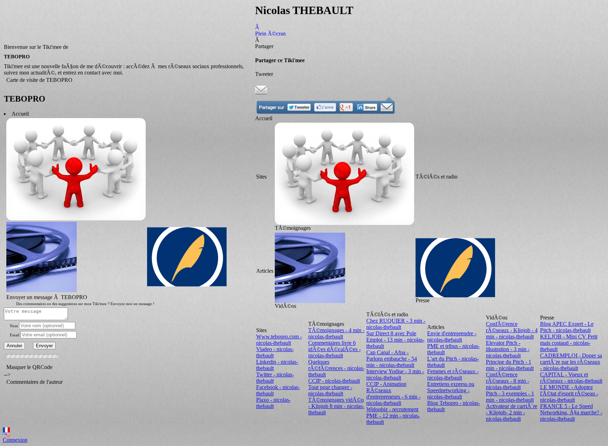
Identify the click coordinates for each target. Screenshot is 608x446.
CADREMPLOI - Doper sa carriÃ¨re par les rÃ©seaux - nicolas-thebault (571, 362)
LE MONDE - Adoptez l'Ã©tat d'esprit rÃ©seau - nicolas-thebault (569, 393)
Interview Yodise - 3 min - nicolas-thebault (395, 374)
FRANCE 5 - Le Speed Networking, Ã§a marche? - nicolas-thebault (571, 412)
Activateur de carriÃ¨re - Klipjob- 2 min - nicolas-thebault (511, 412)
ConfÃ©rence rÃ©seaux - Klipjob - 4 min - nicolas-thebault (512, 330)
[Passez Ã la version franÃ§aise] (6, 430)
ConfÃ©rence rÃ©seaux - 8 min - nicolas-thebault (507, 380)
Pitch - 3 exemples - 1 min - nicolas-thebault (510, 396)
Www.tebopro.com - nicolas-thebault (279, 340)
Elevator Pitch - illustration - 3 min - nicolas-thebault (508, 349)
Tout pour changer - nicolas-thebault (330, 390)
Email (14, 335)
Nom (14, 326)
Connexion (15, 440)
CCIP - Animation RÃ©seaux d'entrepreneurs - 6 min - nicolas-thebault (393, 393)
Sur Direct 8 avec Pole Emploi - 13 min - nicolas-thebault (395, 339)
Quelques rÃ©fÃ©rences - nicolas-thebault (336, 368)
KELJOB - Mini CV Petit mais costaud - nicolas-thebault (568, 343)
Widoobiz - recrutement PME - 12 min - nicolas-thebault (393, 415)
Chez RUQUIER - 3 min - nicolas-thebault (395, 324)
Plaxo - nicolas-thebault (273, 403)
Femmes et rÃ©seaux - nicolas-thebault (453, 374)
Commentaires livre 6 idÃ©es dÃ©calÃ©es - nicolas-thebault (334, 349)
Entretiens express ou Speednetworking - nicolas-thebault (450, 390)
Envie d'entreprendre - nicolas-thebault (451, 336)
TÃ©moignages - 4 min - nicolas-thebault (336, 333)
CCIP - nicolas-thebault (334, 381)
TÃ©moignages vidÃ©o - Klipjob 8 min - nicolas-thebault (336, 406)
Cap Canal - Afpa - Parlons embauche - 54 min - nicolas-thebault (391, 358)
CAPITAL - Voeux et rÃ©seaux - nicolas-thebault (571, 377)
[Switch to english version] (6, 435)
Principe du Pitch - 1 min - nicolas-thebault (510, 365)
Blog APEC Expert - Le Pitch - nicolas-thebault (567, 327)
